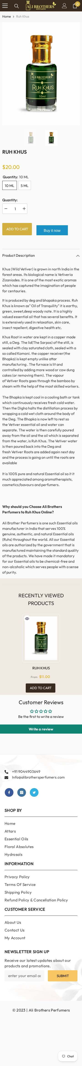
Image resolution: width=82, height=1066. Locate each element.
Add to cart (17, 229)
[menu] (5, 5)
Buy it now (52, 231)
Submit (63, 976)
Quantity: (10, 200)
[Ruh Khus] (41, 638)
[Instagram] (21, 792)
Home (6, 16)
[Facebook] (9, 792)
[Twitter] (34, 792)
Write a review (41, 729)
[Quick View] (27, 618)
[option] (41, 73)
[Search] (16, 6)
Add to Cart (40, 688)
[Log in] (64, 5)
